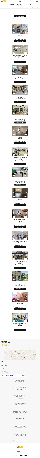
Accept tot (23, 455)
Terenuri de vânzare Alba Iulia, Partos (20, 404)
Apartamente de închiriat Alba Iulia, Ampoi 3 (20, 423)
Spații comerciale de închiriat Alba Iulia (20, 434)
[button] (38, 7)
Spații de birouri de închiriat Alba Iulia (20, 436)
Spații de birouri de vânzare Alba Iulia (20, 410)
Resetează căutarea (20, 16)
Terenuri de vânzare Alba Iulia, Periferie (20, 403)
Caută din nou (4, 6)
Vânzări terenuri (20, 398)
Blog (2, 366)
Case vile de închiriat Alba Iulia (20, 426)
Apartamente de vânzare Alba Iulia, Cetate (20, 382)
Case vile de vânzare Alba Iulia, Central (20, 394)
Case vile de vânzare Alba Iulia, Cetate (20, 391)
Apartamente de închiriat (20, 418)
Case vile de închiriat (20, 425)
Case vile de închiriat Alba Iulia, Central (20, 428)
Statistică (20, 453)
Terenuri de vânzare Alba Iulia (20, 399)
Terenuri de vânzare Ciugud (20, 405)
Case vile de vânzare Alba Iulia (20, 390)
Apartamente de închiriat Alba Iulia (20, 419)
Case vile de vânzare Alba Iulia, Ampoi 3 (20, 395)
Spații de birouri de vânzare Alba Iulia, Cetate (20, 414)
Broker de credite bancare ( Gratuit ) (7, 364)
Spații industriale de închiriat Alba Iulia (20, 435)
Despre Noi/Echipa (4, 365)
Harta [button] (26, 32)
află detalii (18, 451)
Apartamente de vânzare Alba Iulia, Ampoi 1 (20, 386)
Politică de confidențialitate (5, 372)
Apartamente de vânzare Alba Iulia (20, 381)
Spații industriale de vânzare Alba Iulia (20, 413)
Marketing (25, 453)
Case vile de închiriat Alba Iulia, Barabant (20, 431)
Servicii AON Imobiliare (5, 362)
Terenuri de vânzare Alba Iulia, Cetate (20, 402)
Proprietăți (3, 361)
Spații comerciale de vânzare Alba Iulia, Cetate (20, 411)
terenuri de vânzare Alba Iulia (28, 334)
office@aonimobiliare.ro (5, 345)
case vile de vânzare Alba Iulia (7, 334)
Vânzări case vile (20, 389)
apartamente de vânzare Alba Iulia (17, 334)
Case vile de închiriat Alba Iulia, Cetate (20, 427)
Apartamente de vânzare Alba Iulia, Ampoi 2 (20, 387)
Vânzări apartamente (20, 380)
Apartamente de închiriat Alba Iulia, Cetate (20, 420)
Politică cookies (3, 371)
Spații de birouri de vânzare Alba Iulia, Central (20, 412)
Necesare (15, 453)
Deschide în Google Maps (5, 348)
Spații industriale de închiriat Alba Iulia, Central (20, 440)
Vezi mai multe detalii (20, 41)
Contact (2, 368)
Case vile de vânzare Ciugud (20, 396)
